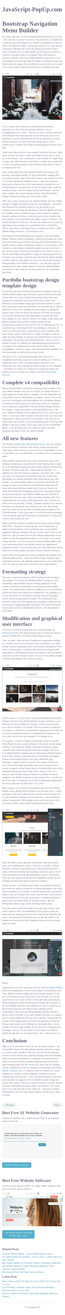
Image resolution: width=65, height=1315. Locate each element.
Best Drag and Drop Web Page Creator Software (23, 1272)
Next (57, 1105)
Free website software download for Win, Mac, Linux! (18, 1234)
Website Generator (10, 1071)
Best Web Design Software (33, 444)
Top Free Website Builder (52, 987)
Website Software (35, 1180)
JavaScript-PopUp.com (32, 9)
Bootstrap (6, 633)
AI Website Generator (39, 1112)
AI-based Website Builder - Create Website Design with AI (27, 1254)
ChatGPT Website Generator (17, 1165)
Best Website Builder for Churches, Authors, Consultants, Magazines (31, 1263)
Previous (9, 1105)
